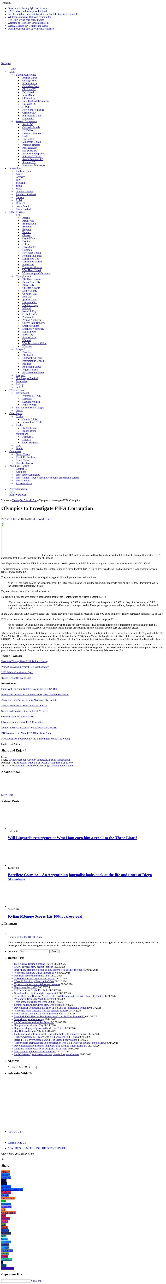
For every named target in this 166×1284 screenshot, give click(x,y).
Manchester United (32, 261)
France (19, 174)
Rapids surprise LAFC (25, 987)
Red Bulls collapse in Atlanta (29, 1031)
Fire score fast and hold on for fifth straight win (38, 1013)
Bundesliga (21, 381)
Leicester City (29, 302)
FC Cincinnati (29, 83)
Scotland (20, 182)
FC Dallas (27, 130)
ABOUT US (14, 1131)
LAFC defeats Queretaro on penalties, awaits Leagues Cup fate (46, 1054)
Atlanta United (29, 77)
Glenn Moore (23, 454)
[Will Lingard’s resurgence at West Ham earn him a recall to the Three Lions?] (25, 828)
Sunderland (28, 264)
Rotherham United (31, 366)
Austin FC (27, 124)
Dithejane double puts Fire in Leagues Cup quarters (40, 1048)
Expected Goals (24, 483)
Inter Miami (28, 95)
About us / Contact (19, 466)
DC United (28, 92)
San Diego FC (29, 150)
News (12, 492)
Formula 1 (27, 436)
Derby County (29, 290)
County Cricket (30, 419)
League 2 (20, 375)
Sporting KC (29, 162)
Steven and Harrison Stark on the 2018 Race (24, 705)
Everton (26, 241)
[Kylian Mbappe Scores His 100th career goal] (25, 906)
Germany (20, 177)
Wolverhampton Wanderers (36, 273)
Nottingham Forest (32, 255)
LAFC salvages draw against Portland (27, 11)
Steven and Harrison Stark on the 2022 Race (24, 711)
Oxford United (29, 314)
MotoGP (26, 439)
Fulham (26, 244)
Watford (26, 340)
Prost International (18, 489)
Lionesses (27, 398)
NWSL (19, 410)
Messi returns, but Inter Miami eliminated (35, 1051)
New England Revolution (35, 101)
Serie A (20, 387)
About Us (21, 471)
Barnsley (26, 352)
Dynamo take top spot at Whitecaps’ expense (31, 28)
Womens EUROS (31, 395)
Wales (19, 188)
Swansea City (29, 337)
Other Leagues (16, 212)
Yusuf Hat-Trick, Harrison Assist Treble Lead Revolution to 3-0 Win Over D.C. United (58, 996)
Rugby (19, 425)
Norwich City (29, 311)
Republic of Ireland (26, 194)
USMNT (20, 203)
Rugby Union (29, 431)
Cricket (19, 416)
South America (23, 206)
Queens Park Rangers (33, 322)
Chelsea (26, 235)
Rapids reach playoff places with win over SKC (38, 1028)
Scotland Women (31, 401)
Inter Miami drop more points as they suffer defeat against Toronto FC (43, 14)
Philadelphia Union (32, 115)
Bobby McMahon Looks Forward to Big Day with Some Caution (35, 694)
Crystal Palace (29, 238)
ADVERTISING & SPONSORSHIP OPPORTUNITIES (37, 1148)
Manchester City (30, 258)
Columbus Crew (30, 86)
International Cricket (32, 422)
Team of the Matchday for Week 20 (32, 1001)
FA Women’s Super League (30, 407)
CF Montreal (29, 98)
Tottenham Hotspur (32, 267)
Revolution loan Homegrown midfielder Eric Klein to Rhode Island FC (50, 1045)
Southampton (29, 331)
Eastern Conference (26, 74)
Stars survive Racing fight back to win (27, 8)
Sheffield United (30, 325)
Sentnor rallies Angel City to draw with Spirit (37, 1004)
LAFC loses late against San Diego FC (34, 1022)
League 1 (20, 349)
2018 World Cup (18, 494)
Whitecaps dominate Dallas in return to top (29, 17)
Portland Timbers (31, 144)
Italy (18, 179)
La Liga (20, 384)
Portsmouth (28, 317)
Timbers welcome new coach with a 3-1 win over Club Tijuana (46, 1037)
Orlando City (29, 112)
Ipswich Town (29, 299)
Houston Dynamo (31, 133)
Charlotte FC (29, 89)
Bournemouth (29, 223)
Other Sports (15, 413)
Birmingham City (31, 282)
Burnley (26, 232)
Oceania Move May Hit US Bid (17, 716)
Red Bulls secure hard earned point (26, 19)
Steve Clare (11, 519)
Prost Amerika (23, 480)
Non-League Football (27, 378)
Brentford (27, 226)
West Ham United (31, 270)
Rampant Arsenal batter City (28, 1025)
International (15, 168)
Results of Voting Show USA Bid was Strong (24, 661)
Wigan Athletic (30, 369)
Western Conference (26, 121)
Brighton (26, 229)
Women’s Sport (17, 390)
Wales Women (29, 404)
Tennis (19, 448)
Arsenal (26, 217)
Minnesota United (31, 141)
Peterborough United (33, 360)
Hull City (27, 296)
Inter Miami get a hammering (29, 1019)
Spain (19, 185)
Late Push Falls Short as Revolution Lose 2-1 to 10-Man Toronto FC (49, 1016)
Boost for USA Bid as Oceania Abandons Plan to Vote (29, 700)
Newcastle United (31, 252)
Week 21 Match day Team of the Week (28, 25)
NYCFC (26, 106)
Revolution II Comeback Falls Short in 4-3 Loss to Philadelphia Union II (51, 1007)
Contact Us (21, 468)
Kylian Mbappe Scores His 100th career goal (45, 916)
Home (12, 68)
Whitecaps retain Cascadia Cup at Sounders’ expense (41, 1010)
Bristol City (28, 285)
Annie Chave (23, 460)
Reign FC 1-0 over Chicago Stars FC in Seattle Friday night (45, 1039)
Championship (23, 276)
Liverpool (27, 249)
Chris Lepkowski (25, 463)
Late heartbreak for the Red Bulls (31, 990)
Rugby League (30, 428)
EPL (18, 214)
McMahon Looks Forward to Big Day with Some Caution (44, 765)
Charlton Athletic (31, 287)
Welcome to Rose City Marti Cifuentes (34, 999)
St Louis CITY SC (32, 156)
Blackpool (27, 355)
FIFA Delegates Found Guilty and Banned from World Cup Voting (35, 738)
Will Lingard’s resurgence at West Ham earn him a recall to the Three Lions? (72, 838)
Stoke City (27, 334)
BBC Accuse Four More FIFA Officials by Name (26, 733)
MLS (12, 71)
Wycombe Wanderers (33, 372)
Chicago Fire (29, 80)
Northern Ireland (24, 191)
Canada (20, 197)
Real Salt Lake (29, 147)
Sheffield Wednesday (33, 328)
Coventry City (29, 293)
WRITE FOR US (17, 1142)
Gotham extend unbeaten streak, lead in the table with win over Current (50, 1034)
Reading (26, 363)
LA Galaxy (28, 139)
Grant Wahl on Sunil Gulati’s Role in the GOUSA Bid (29, 689)
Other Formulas (30, 442)
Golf (18, 445)
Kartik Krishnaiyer (25, 457)
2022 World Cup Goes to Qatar (17, 672)
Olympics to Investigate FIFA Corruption (22, 722)
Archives (12, 1067)
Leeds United (29, 247)
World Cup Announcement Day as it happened (25, 667)
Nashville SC (29, 104)
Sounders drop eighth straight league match (36, 993)
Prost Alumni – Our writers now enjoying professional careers (47, 477)
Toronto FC (28, 118)
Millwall (26, 308)
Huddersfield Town (32, 358)
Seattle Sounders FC (32, 159)
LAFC (25, 136)
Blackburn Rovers (31, 279)
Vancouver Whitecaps (33, 165)
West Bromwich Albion (34, 343)
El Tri (19, 200)
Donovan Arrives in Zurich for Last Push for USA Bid (29, 727)
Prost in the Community (28, 474)
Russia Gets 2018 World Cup (16, 678)
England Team (23, 171)
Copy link (36, 1280)
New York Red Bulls (33, 109)
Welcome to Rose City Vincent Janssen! (28, 22)
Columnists (15, 451)
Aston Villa (28, 220)
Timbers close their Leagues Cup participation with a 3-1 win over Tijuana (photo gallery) (60, 1042)
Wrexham (27, 346)
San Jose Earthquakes (33, 153)
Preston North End (32, 320)
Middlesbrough (30, 305)
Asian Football (23, 209)
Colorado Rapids (31, 127)
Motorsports (22, 433)
